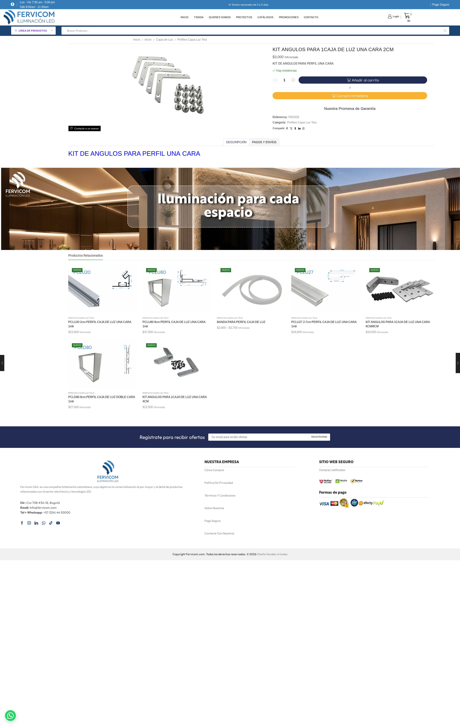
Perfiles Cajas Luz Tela (192, 39)
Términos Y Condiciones (219, 495)
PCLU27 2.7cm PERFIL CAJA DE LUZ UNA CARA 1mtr (323, 324)
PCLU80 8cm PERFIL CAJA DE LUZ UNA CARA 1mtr (173, 324)
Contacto (311, 17)
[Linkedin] (36, 523)
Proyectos (244, 17)
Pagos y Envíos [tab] (264, 142)
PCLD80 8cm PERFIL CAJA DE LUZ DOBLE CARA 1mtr (101, 399)
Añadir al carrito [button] (99, 290)
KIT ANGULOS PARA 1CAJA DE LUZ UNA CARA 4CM (174, 399)
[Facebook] (12, 5)
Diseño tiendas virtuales (272, 554)
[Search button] (445, 30)
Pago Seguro (440, 4)
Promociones (288, 17)
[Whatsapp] (43, 523)
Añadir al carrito (365, 80)
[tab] (236, 142)
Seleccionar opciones (247, 290)
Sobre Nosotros (214, 508)
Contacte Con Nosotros (219, 533)
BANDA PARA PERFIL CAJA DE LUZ (241, 322)
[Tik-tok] (51, 523)
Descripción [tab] (236, 142)
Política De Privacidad (218, 482)
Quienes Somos (220, 17)
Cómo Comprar (214, 470)
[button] (10, 715)
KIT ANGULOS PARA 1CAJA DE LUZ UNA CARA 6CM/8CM (398, 324)
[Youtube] (58, 523)
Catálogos (265, 17)
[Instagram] (29, 523)
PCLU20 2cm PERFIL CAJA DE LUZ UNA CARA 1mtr (99, 324)
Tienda (198, 17)
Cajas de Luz (164, 39)
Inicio (185, 17)
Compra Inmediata (352, 95)
